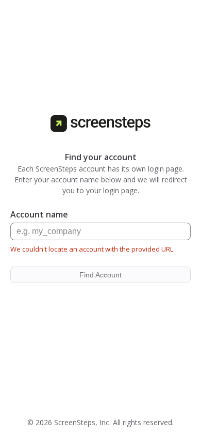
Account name (39, 214)
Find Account (100, 275)
